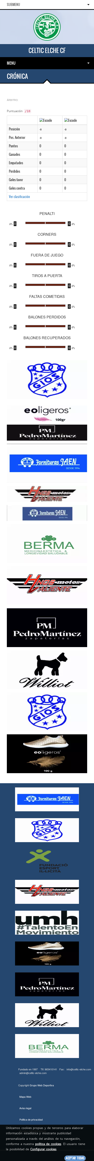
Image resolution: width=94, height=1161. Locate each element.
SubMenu (13, 4)
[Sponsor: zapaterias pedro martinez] (47, 432)
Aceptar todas (75, 1158)
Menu (11, 63)
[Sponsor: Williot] (47, 669)
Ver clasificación (19, 196)
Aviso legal (25, 1108)
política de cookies (48, 1144)
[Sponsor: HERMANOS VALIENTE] (47, 493)
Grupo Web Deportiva (42, 1085)
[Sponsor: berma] (47, 543)
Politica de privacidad (31, 1119)
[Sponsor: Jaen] (47, 462)
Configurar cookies (43, 1149)
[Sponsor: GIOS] (47, 379)
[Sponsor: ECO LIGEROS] (47, 413)
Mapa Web (25, 1096)
